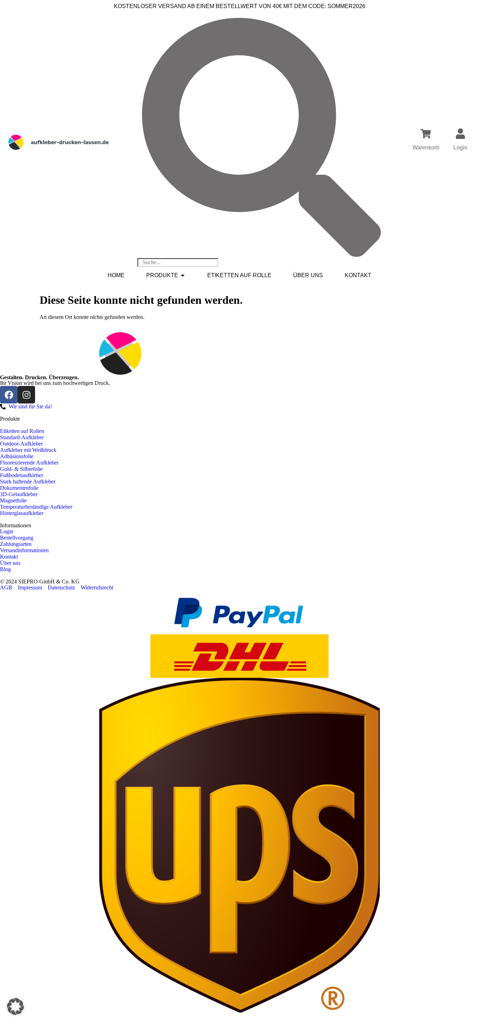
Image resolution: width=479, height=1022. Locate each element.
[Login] (460, 133)
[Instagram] (26, 394)
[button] (15, 1006)
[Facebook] (9, 394)
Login (460, 148)
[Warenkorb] (425, 133)
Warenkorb (425, 148)
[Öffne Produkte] (182, 275)
